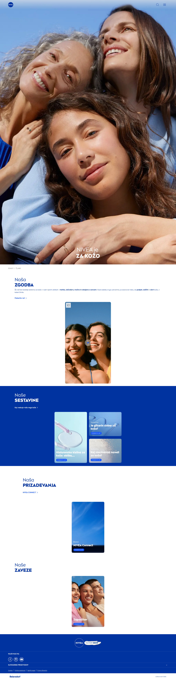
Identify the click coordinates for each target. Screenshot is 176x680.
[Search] (158, 5)
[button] (88, 343)
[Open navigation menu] (164, 4)
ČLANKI (18, 268)
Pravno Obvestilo (42, 670)
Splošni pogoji (31, 670)
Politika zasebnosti (20, 670)
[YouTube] (22, 659)
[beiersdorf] (15, 677)
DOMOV (11, 268)
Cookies (10, 670)
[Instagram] (16, 659)
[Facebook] (10, 659)
